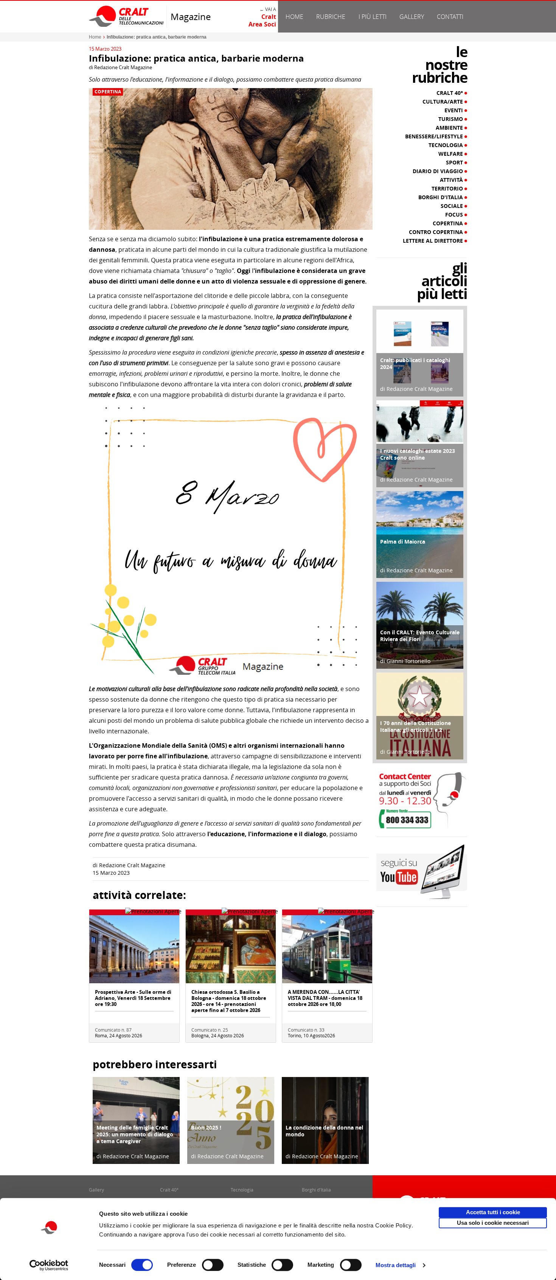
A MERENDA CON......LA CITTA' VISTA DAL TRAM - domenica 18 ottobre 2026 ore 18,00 (325, 998)
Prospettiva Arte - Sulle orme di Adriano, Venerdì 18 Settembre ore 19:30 (133, 998)
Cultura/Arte (443, 101)
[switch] (213, 1265)
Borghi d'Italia (441, 197)
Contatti (450, 16)
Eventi (454, 110)
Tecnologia (446, 145)
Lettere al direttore (433, 240)
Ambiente (450, 127)
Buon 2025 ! (206, 1127)
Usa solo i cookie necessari (493, 1223)
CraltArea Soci (262, 20)
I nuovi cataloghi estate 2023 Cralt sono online (417, 454)
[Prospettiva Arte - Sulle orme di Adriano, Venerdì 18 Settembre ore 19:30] (134, 948)
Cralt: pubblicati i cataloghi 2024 (415, 363)
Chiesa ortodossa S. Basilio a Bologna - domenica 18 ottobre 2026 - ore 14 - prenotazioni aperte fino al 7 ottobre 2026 (228, 1001)
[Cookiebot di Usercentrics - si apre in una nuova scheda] (49, 1265)
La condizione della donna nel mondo (324, 1131)
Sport (455, 162)
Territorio (448, 188)
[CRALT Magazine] (127, 16)
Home (294, 16)
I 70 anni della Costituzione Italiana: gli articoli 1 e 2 (415, 726)
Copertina (108, 92)
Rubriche (330, 16)
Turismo (451, 119)
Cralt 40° (450, 93)
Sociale (452, 206)
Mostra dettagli (396, 1265)
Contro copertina (436, 232)
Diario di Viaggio (438, 171)
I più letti (373, 16)
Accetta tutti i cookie (493, 1212)
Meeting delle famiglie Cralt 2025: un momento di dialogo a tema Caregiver (134, 1134)
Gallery (411, 16)
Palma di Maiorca (402, 541)
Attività (452, 180)
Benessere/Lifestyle (434, 136)
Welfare (451, 153)
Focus (454, 214)
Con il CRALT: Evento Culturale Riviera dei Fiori (420, 636)
